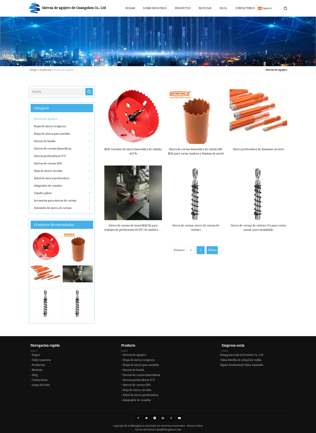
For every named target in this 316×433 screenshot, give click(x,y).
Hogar (130, 8)
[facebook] (138, 418)
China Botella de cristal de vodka (240, 360)
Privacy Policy (195, 425)
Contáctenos (245, 8)
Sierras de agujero (45, 119)
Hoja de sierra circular (48, 171)
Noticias (205, 8)
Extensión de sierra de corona (52, 208)
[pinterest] (154, 418)
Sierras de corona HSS (48, 163)
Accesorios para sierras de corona (55, 200)
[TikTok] (171, 418)
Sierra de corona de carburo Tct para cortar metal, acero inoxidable (258, 228)
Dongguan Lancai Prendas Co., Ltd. (242, 355)
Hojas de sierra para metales (52, 133)
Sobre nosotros (155, 8)
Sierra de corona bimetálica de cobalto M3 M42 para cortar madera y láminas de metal (196, 151)
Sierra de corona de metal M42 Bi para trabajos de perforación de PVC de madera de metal (133, 228)
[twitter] (146, 418)
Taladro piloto (43, 193)
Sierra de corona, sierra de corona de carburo (195, 228)
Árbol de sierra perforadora (51, 178)
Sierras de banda (44, 141)
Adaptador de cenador (48, 185)
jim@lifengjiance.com (169, 429)
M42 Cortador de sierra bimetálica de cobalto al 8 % (133, 151)
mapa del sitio (41, 385)
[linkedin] (163, 418)
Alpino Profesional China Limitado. (242, 365)
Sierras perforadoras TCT (50, 156)
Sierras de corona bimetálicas (52, 148)
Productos (183, 8)
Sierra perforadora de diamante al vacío (258, 149)
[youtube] (179, 418)
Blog (223, 8)
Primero (179, 250)
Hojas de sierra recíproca (50, 126)
